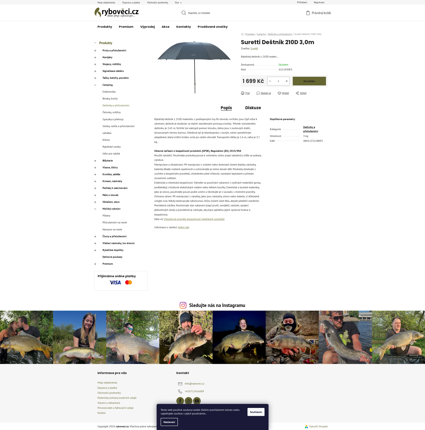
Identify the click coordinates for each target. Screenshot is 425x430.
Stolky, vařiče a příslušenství (119, 126)
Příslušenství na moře (115, 222)
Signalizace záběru (113, 71)
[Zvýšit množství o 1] (286, 81)
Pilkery (106, 215)
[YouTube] (197, 401)
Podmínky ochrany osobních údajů (117, 397)
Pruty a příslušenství (114, 50)
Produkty (105, 43)
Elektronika (109, 91)
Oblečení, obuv (111, 201)
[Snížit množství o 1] (270, 81)
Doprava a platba (131, 2)
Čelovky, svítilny (112, 112)
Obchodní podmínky (157, 2)
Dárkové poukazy (112, 256)
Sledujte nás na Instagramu (217, 305)
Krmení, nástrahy (112, 181)
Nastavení (169, 422)
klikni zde (183, 227)
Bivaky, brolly (110, 98)
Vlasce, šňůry (110, 167)
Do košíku (309, 81)
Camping (108, 84)
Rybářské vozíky (112, 146)
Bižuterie (108, 160)
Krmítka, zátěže (111, 174)
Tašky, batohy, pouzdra (116, 77)
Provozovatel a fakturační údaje (115, 407)
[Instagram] (188, 401)
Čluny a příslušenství (115, 236)
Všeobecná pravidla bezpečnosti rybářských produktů (194, 219)
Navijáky (107, 57)
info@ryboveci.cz (194, 383)
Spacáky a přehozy (113, 119)
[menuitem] (104, 26)
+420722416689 (194, 391)
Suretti (254, 48)
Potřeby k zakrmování (115, 188)
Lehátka (107, 133)
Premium (108, 263)
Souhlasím (256, 412)
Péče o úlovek (110, 195)
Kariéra (102, 412)
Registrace (319, 2)
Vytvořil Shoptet (318, 426)
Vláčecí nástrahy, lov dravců (119, 243)
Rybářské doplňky (113, 250)
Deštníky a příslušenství (116, 105)
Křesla (106, 139)
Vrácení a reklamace (109, 402)
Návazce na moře (112, 229)
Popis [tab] (226, 108)
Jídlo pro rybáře (111, 153)
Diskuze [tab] (253, 108)
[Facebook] (180, 401)
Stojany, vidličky (112, 64)
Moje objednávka (106, 2)
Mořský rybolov (112, 208)
